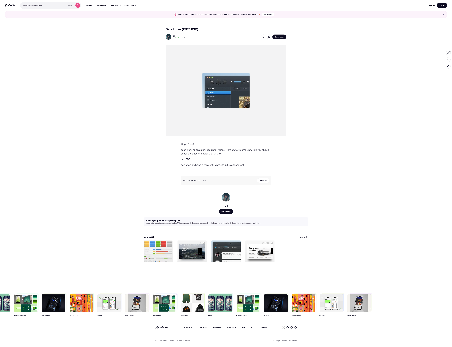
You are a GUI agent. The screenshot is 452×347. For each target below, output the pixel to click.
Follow (186, 38)
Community (129, 5)
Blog (243, 327)
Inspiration (217, 327)
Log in (442, 5)
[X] (283, 327)
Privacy (179, 341)
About (253, 327)
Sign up (432, 5)
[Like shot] (263, 37)
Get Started (268, 14)
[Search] (77, 5)
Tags (278, 341)
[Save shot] (269, 37)
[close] (443, 14)
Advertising (231, 327)
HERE (187, 159)
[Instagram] (292, 327)
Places (284, 341)
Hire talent (203, 327)
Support (264, 327)
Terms (171, 341)
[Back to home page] (10, 5)
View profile (304, 237)
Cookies (187, 341)
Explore (89, 5)
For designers (188, 327)
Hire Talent (101, 5)
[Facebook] (288, 327)
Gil (174, 36)
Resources (293, 341)
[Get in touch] (159, 258)
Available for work (178, 38)
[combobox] (43, 5)
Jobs (272, 341)
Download (263, 180)
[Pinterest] (296, 327)
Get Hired (115, 5)
